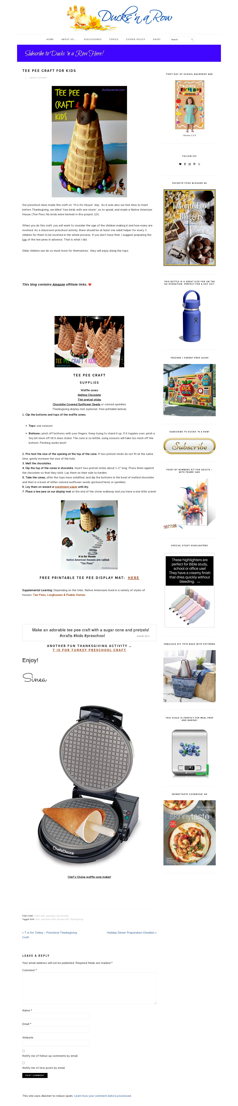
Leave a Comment (38, 77)
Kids (38, 919)
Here (133, 578)
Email (26, 1024)
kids (43, 916)
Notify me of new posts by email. (43, 1067)
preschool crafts (48, 919)
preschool (50, 916)
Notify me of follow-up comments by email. (50, 1055)
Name (27, 1010)
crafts (37, 916)
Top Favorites (62, 916)
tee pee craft (63, 919)
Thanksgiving (76, 919)
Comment (29, 970)
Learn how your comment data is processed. (103, 1095)
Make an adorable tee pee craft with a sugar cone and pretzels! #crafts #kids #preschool (90, 632)
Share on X (143, 636)
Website (27, 1037)
